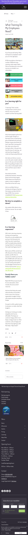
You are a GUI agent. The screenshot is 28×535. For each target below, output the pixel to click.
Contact (3, 440)
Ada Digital (25, 522)
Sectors (3, 429)
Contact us (4, 478)
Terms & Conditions (4, 524)
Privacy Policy (3, 522)
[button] (14, 124)
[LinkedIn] (7, 491)
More (12, 13)
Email (12, 504)
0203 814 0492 (9, 474)
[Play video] (14, 219)
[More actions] (22, 21)
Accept (20, 533)
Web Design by (20, 522)
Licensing (3, 434)
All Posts (6, 13)
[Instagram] (2, 491)
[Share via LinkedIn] (12, 333)
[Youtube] (10, 491)
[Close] (26, 527)
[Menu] (25, 7)
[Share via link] (15, 333)
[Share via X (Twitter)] (9, 333)
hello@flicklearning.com (10, 476)
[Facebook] (5, 491)
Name (4, 504)
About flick (4, 437)
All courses (4, 426)
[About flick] (25, 437)
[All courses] (25, 426)
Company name (21, 504)
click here (14, 481)
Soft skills (7, 328)
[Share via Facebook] (6, 333)
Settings (7, 533)
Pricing (3, 432)
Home (2, 423)
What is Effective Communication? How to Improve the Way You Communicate (13, 359)
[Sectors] (25, 428)
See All (21, 342)
